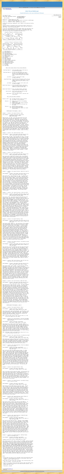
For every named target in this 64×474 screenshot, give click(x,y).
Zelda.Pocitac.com (8, 8)
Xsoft (6, 469)
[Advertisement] (32, 4)
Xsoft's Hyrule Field (9, 9)
